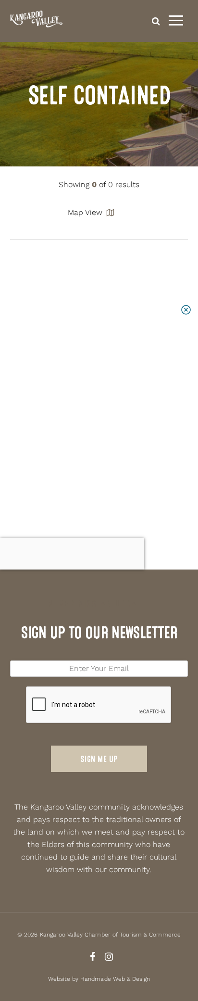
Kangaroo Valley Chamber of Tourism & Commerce (110, 934)
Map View (85, 212)
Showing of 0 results (99, 185)
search (156, 21)
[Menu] (176, 20)
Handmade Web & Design (115, 979)
